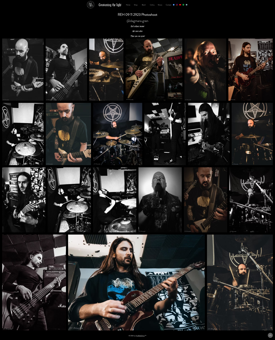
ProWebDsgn (140, 336)
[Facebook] (174, 5)
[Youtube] (180, 5)
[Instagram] (177, 5)
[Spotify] (183, 5)
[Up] (270, 335)
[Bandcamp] (187, 5)
